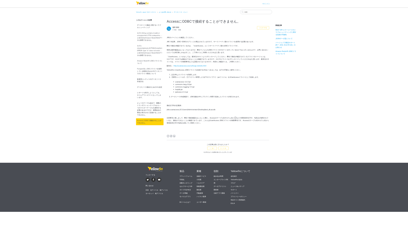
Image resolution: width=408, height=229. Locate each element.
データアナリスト (220, 186)
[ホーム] (142, 5)
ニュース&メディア (237, 186)
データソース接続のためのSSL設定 (149, 87)
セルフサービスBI (186, 186)
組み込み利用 (218, 176)
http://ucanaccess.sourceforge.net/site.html (190, 66)
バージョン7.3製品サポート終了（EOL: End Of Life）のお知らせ (285, 45)
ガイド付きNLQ (185, 190)
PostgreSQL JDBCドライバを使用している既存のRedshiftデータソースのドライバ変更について (149, 71)
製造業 (199, 190)
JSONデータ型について (284, 39)
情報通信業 (201, 186)
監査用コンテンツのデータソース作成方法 (149, 80)
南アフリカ (159, 193)
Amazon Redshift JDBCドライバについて (149, 62)
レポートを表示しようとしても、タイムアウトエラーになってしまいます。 (149, 95)
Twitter (171, 136)
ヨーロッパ (150, 193)
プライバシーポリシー (239, 196)
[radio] (212, 148)
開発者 (216, 190)
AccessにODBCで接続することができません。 (149, 121)
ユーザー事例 (201, 202)
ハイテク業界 (201, 196)
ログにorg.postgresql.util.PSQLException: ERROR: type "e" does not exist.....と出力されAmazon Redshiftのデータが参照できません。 (149, 50)
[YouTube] (159, 180)
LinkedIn (174, 136)
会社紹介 (234, 176)
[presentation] (155, 169)
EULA (233, 203)
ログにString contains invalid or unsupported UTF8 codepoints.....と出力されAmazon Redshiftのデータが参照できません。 (149, 36)
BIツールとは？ (185, 202)
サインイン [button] (266, 4)
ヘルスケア (201, 183)
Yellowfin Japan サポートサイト (146, 12)
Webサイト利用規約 (238, 200)
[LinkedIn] (153, 180)
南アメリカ (164, 190)
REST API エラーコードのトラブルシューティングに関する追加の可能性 (286, 32)
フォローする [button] (263, 28)
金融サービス (201, 176)
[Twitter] (148, 180)
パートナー (235, 193)
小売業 (199, 180)
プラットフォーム (186, 176)
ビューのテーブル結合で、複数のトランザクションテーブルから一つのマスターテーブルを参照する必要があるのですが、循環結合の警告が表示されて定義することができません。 (149, 109)
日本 (147, 190)
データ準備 (184, 193)
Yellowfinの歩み (236, 180)
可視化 (182, 180)
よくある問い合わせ (165, 12)
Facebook (168, 136)
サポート (234, 190)
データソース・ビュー (181, 12)
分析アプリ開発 (219, 193)
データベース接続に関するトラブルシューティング (149, 26)
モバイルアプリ (185, 196)
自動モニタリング (186, 183)
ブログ (233, 183)
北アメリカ (154, 190)
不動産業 (200, 193)
